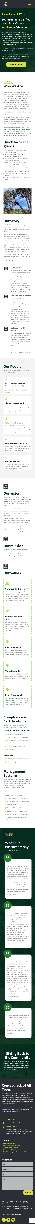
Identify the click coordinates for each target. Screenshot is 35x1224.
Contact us (6, 1154)
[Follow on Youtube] (8, 1220)
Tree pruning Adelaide (9, 1150)
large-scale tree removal (11, 529)
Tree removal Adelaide (10, 1143)
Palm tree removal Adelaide (11, 1145)
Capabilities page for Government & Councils (16, 1152)
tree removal (24, 32)
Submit (28, 1193)
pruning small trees (14, 698)
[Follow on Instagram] (13, 1220)
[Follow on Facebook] (4, 1220)
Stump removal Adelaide (10, 1147)
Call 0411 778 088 (15, 64)
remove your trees (9, 102)
